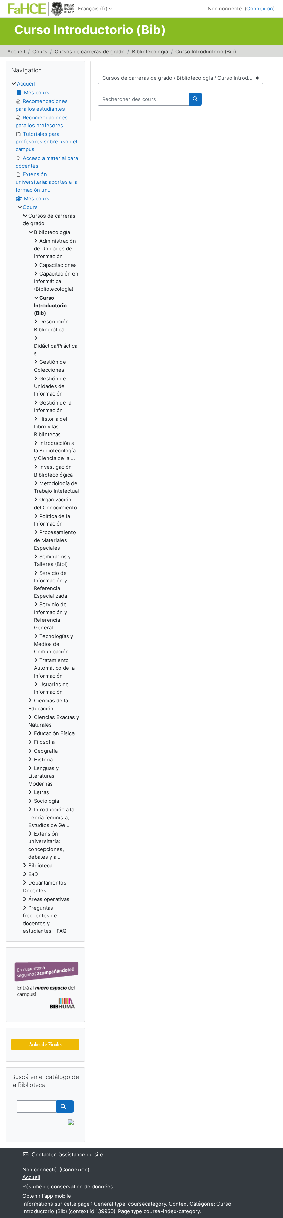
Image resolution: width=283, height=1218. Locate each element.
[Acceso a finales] (45, 1044)
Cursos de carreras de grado (90, 52)
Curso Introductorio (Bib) (205, 52)
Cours (39, 52)
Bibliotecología (150, 52)
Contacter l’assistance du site (67, 1154)
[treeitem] (45, 507)
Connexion (259, 9)
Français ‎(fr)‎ (92, 9)
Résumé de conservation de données (67, 1187)
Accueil (16, 52)
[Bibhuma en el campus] (45, 984)
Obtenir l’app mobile (46, 1196)
